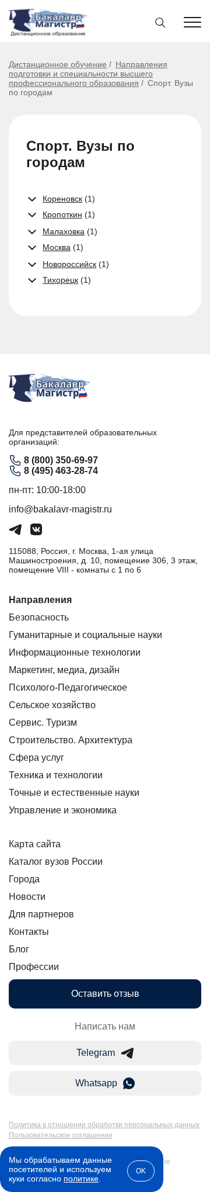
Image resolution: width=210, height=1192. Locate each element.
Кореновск (62, 198)
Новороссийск (69, 264)
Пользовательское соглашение (61, 1135)
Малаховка (64, 231)
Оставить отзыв (105, 994)
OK (141, 1171)
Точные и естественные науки (74, 793)
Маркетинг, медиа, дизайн (64, 670)
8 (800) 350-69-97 (61, 460)
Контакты (29, 932)
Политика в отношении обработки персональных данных (104, 1125)
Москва (57, 247)
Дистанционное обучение (58, 64)
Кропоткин (62, 214)
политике (81, 1178)
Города (24, 879)
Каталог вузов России (56, 862)
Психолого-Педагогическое (68, 687)
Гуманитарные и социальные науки (85, 635)
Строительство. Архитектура (70, 740)
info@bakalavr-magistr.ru (60, 509)
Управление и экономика (63, 810)
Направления (40, 600)
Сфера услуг (36, 758)
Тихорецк (60, 280)
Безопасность (39, 617)
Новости (27, 897)
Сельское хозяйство (52, 705)
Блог (19, 949)
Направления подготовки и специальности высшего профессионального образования (88, 74)
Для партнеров (41, 914)
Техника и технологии (56, 775)
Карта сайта (35, 844)
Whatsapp (96, 1083)
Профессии (34, 967)
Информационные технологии (75, 652)
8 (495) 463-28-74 (61, 471)
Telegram (95, 1053)
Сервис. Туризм (43, 722)
